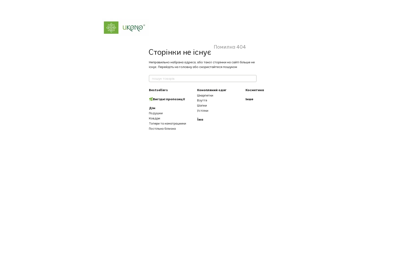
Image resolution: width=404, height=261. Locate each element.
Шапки (202, 105)
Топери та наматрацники (167, 123)
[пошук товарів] (252, 78)
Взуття (202, 100)
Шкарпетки (205, 95)
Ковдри (154, 118)
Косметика (254, 90)
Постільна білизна (162, 128)
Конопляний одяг (212, 90)
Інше (249, 99)
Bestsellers (158, 90)
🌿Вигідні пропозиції (167, 99)
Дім (152, 108)
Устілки (202, 110)
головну (185, 67)
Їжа (200, 119)
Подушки (156, 113)
